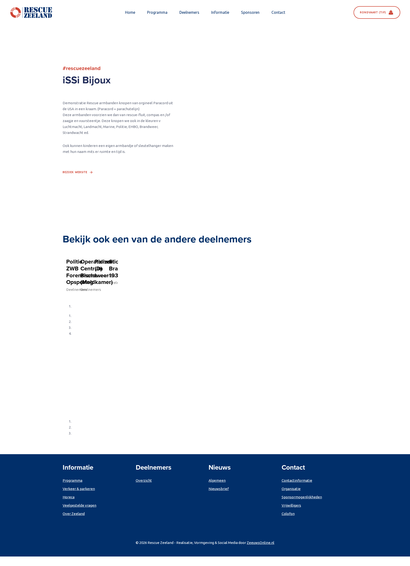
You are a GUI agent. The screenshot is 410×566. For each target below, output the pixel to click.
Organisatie (291, 489)
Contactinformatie (297, 480)
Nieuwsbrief (219, 489)
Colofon (288, 514)
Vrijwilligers (291, 505)
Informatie (220, 12)
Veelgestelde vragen (79, 505)
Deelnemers (189, 12)
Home (130, 12)
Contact (278, 12)
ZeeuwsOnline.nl (260, 543)
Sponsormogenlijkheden (302, 497)
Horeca (69, 497)
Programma (157, 12)
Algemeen (217, 480)
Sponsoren (250, 12)
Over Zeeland (74, 514)
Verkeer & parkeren (79, 489)
